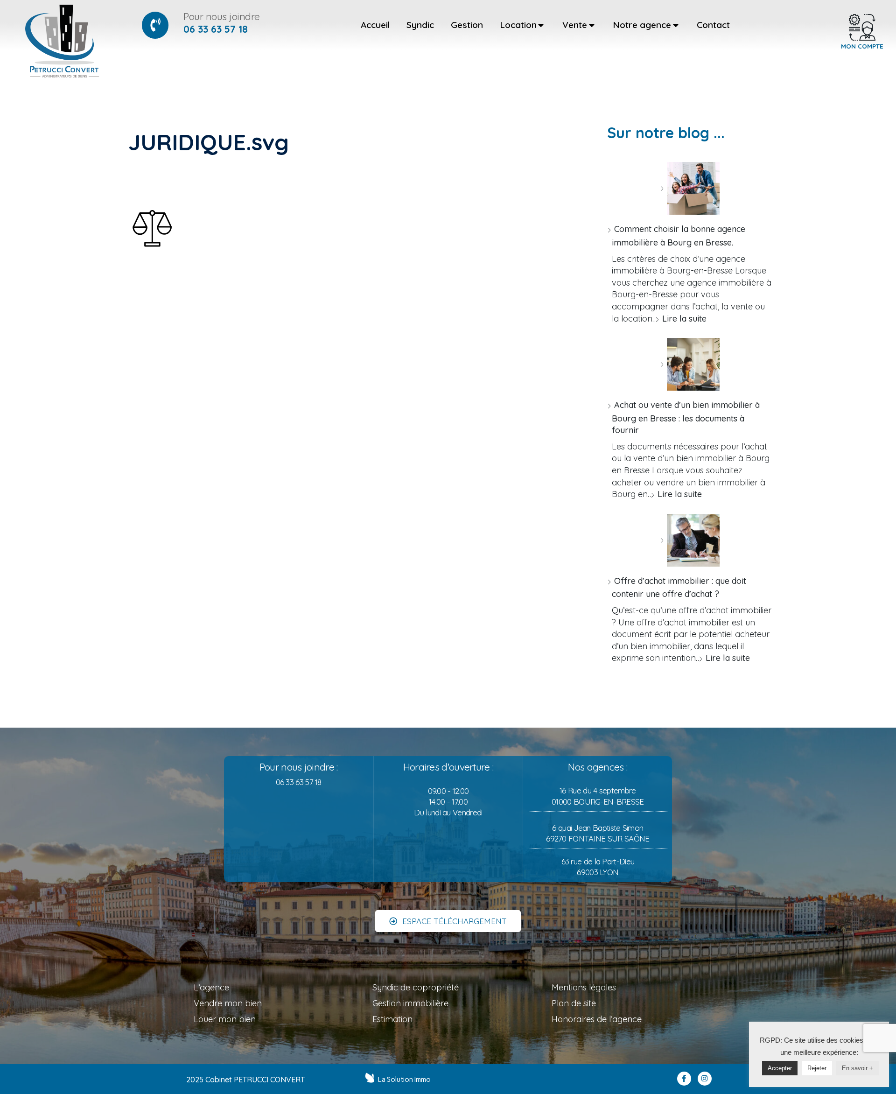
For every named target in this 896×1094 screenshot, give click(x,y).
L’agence (211, 987)
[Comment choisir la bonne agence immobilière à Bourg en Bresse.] (690, 188)
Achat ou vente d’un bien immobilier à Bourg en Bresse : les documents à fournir (686, 417)
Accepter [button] (780, 1068)
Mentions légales (584, 987)
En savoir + (857, 1068)
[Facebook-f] (684, 1079)
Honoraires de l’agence (597, 1019)
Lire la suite (684, 318)
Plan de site (574, 1003)
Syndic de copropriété (415, 987)
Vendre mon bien (228, 1003)
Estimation (392, 1019)
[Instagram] (705, 1079)
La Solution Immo (404, 1079)
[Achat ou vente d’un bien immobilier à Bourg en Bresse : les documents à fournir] (690, 364)
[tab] (375, 25)
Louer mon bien (225, 1019)
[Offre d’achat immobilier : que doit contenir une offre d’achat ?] (690, 540)
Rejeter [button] (816, 1068)
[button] (448, 921)
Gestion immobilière (410, 1003)
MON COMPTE (862, 46)
